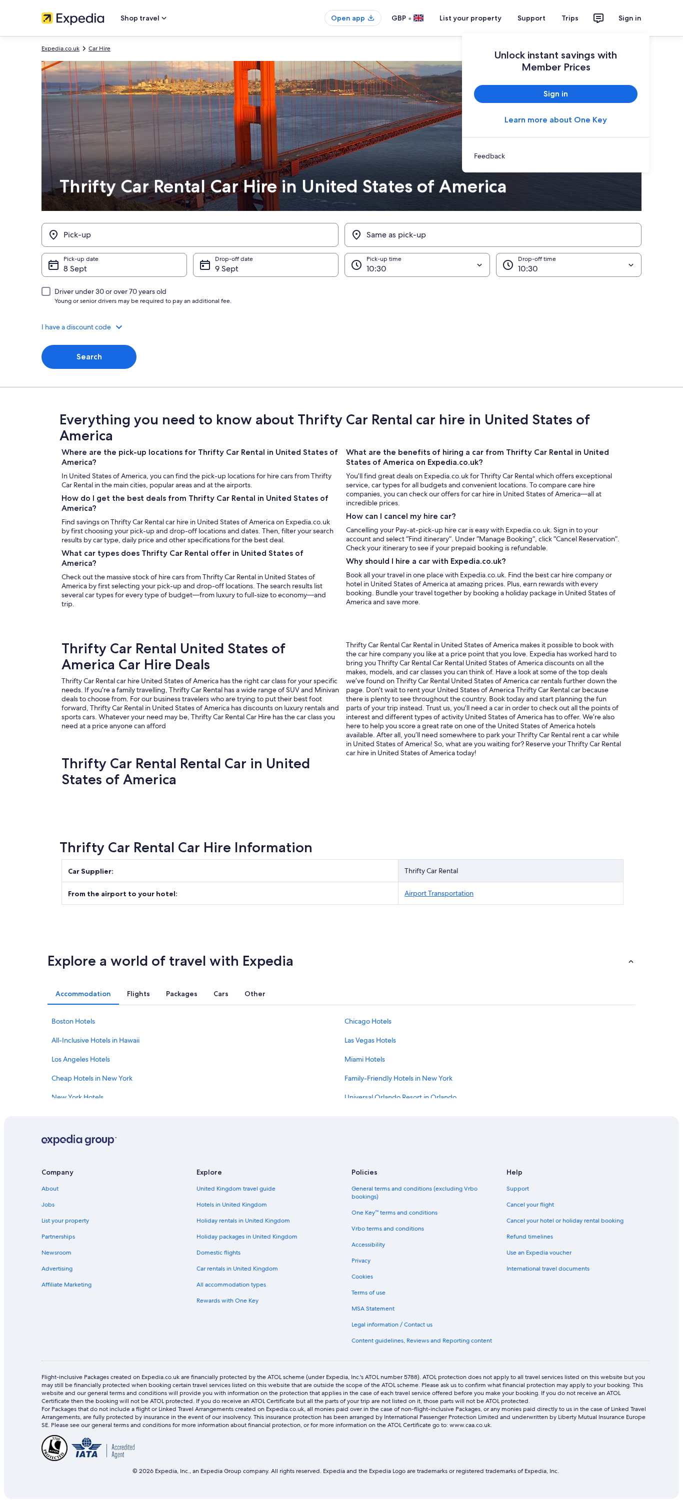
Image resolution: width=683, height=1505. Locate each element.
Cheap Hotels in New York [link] (92, 1078)
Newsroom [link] (57, 1253)
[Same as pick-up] (493, 235)
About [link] (50, 1189)
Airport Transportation (439, 893)
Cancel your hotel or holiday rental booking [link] (565, 1221)
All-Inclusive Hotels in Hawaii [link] (96, 1040)
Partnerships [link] (58, 1237)
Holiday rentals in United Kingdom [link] (243, 1221)
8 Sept (75, 268)
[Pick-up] (190, 235)
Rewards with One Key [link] (227, 1301)
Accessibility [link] (368, 1245)
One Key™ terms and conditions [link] (395, 1213)
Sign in (630, 17)
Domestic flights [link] (218, 1253)
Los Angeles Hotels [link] (81, 1059)
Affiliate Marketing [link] (67, 1285)
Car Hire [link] (99, 48)
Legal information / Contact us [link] (392, 1325)
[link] (556, 155)
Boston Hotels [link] (73, 1021)
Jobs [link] (48, 1205)
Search (89, 356)
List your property (471, 17)
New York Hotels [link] (78, 1097)
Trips (570, 17)
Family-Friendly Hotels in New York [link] (398, 1078)
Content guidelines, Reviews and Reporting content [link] (422, 1341)
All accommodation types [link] (231, 1285)
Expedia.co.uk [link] (61, 48)
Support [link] (517, 1189)
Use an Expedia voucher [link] (539, 1253)
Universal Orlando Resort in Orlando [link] (400, 1097)
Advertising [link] (57, 1269)
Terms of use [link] (369, 1293)
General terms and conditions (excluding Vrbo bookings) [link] (415, 1193)
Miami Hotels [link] (364, 1059)
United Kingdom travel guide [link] (236, 1189)
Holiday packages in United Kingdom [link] (247, 1237)
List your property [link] (65, 1221)
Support (532, 17)
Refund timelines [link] (529, 1237)
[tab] (83, 994)
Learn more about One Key (555, 119)
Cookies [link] (362, 1277)
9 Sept (226, 268)
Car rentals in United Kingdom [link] (237, 1269)
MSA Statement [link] (373, 1309)
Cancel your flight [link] (530, 1205)
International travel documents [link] (548, 1269)
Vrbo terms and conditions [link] (388, 1229)
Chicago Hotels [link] (368, 1021)
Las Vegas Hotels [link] (370, 1040)
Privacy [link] (361, 1261)
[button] (342, 327)
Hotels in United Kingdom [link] (231, 1205)
